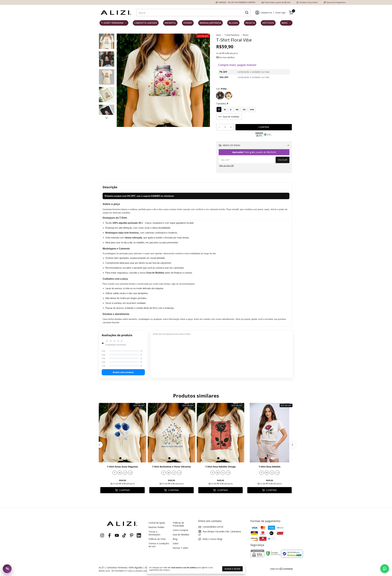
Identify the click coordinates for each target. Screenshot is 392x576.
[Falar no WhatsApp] (384, 568)
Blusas (233, 23)
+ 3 (130, 472)
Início (218, 35)
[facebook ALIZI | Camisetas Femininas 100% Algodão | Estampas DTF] (109, 535)
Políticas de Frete (157, 539)
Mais (285, 23)
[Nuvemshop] (281, 569)
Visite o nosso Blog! (212, 539)
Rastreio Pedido (156, 527)
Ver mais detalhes (227, 57)
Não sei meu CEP (226, 165)
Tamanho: (222, 103)
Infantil (170, 23)
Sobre (176, 543)
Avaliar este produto (123, 372)
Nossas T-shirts (180, 547)
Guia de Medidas (181, 534)
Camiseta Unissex (145, 23)
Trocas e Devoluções (154, 533)
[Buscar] (246, 12)
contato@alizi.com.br (213, 526)
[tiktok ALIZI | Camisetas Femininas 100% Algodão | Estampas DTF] (124, 535)
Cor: (221, 88)
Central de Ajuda (157, 522)
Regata (250, 23)
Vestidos (268, 23)
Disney (187, 23)
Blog (175, 539)
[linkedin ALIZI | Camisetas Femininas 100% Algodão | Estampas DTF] (139, 535)
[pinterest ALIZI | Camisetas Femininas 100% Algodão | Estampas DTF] (131, 535)
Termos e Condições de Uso (159, 545)
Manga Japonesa (210, 23)
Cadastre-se (266, 12)
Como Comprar (180, 530)
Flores (246, 35)
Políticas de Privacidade (178, 524)
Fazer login (280, 12)
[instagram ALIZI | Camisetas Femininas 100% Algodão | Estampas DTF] (102, 535)
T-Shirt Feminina (112, 23)
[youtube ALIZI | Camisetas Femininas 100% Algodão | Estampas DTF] (116, 535)
